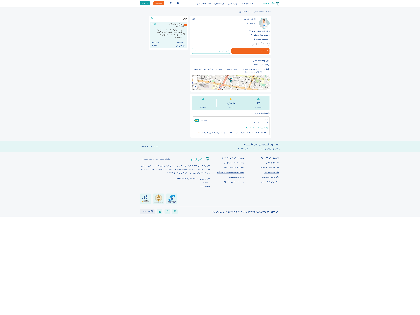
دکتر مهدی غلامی (272, 162)
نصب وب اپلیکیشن (204, 3)
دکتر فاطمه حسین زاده (270, 177)
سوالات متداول (205, 186)
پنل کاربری (145, 3)
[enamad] (145, 199)
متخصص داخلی (259, 11)
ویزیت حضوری (219, 3)
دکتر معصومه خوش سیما (269, 167)
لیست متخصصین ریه (236, 177)
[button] (230, 80)
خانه (269, 11)
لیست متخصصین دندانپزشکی (233, 167)
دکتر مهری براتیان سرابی (270, 182)
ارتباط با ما (206, 183)
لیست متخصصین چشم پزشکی (233, 182)
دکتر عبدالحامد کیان (271, 172)
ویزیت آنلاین (232, 3)
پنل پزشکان (158, 3)
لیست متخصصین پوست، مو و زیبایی (230, 172)
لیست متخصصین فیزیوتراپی (234, 162)
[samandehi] (158, 199)
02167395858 (257, 65)
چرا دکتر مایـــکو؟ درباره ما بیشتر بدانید (157, 159)
